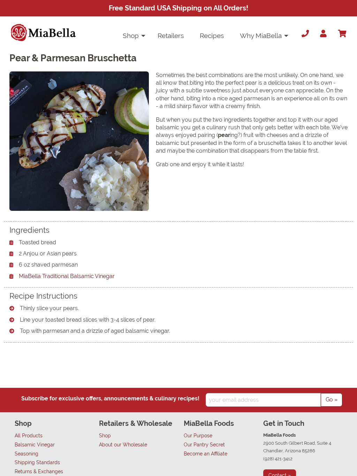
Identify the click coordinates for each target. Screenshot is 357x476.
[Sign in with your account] (323, 34)
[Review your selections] (342, 34)
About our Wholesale (123, 444)
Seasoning (26, 453)
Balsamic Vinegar (35, 444)
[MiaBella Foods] (43, 32)
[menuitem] (132, 36)
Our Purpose (198, 435)
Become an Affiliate (205, 453)
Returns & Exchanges (39, 471)
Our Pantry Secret (204, 444)
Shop (131, 35)
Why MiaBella (261, 35)
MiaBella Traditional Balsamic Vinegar (67, 276)
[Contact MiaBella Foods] (303, 34)
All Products (29, 435)
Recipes (212, 35)
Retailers (171, 35)
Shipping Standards (37, 462)
